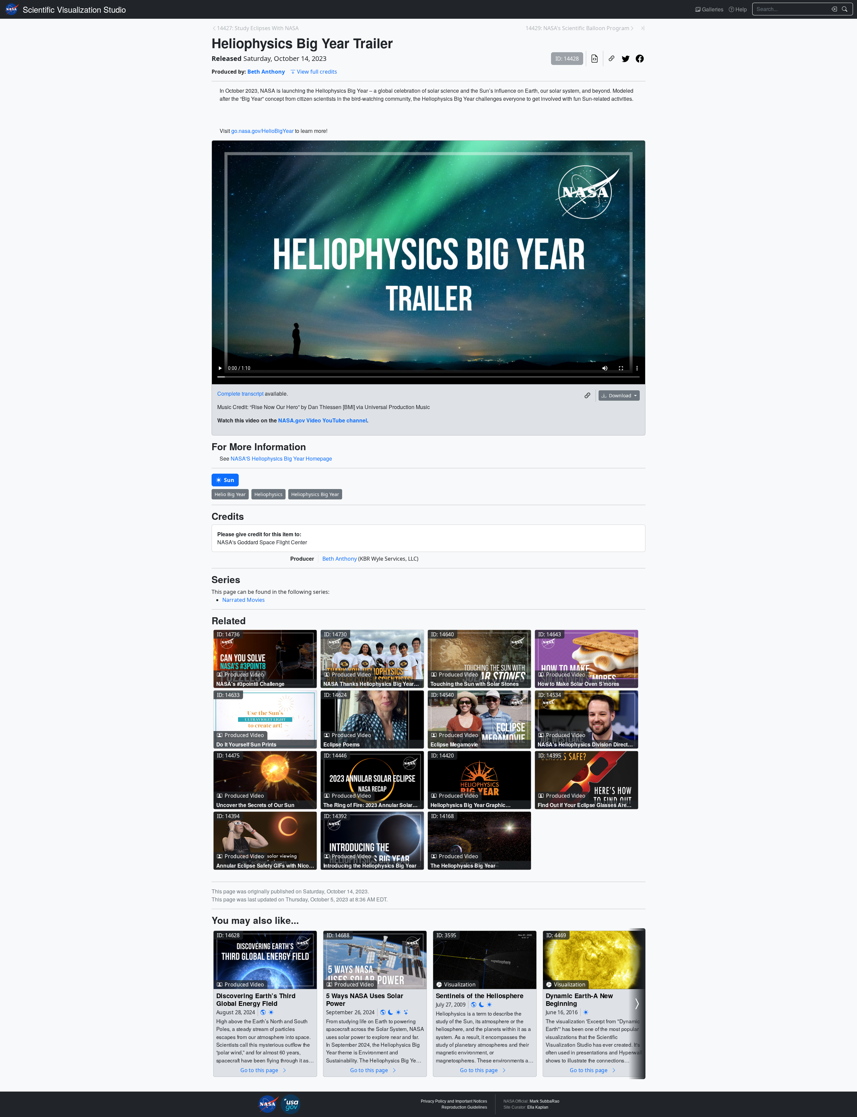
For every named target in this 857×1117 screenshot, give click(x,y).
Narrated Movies (243, 600)
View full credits (317, 71)
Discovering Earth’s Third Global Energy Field (256, 999)
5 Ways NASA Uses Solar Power (364, 999)
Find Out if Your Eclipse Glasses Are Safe (582, 805)
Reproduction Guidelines (464, 1107)
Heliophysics (268, 494)
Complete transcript (240, 393)
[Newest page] (642, 28)
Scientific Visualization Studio (74, 9)
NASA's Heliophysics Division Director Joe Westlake (585, 744)
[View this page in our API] (594, 58)
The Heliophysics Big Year (463, 865)
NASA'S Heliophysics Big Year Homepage (281, 458)
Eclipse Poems (341, 744)
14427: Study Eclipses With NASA (258, 28)
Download (620, 395)
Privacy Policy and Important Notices (454, 1101)
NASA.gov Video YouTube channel (322, 420)
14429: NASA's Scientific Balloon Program (577, 28)
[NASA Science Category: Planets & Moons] (390, 1012)
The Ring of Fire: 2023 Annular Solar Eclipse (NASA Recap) (368, 805)
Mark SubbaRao (544, 1101)
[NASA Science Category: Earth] (263, 1012)
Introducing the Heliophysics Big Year (369, 865)
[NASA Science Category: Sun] (271, 1012)
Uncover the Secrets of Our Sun (255, 805)
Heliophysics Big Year (315, 494)
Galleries (712, 9)
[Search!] (845, 9)
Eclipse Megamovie (454, 744)
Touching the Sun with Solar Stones (475, 684)
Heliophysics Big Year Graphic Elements (468, 805)
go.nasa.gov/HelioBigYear (262, 131)
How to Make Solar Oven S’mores (578, 684)
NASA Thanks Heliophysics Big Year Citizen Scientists (368, 684)
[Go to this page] (265, 659)
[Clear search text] (833, 9)
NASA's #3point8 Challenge (250, 684)
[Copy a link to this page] (611, 58)
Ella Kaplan (537, 1107)
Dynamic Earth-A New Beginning (579, 999)
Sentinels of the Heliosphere (480, 995)
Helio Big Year (230, 494)
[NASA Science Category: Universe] (406, 1012)
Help (740, 9)
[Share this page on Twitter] (625, 58)
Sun (228, 480)
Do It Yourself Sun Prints (246, 744)
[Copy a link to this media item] (587, 396)
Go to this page (259, 1069)
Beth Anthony (266, 71)
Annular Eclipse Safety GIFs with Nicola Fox (264, 865)
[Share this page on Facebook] (639, 58)
